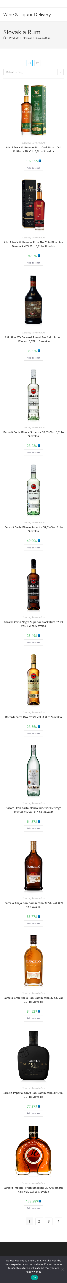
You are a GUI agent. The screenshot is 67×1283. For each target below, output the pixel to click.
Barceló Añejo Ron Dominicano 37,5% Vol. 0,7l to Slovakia (33, 905)
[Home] (4, 38)
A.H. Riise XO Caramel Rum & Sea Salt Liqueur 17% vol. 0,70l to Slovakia (33, 339)
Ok (34, 1277)
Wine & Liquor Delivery (27, 14)
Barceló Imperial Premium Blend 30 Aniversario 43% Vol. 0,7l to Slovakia (33, 1189)
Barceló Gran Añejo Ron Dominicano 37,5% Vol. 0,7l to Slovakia (33, 999)
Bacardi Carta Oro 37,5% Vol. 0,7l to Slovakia (33, 717)
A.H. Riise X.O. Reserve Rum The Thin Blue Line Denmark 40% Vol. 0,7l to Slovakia (33, 244)
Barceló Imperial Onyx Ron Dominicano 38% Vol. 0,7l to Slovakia (33, 1095)
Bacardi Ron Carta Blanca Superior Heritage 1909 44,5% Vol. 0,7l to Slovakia (33, 810)
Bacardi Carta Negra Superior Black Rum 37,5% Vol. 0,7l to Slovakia (33, 624)
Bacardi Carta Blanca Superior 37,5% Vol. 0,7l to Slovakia (33, 434)
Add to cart (33, 167)
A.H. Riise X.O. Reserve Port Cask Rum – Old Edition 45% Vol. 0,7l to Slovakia (33, 149)
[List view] (37, 63)
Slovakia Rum (43, 38)
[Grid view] (29, 63)
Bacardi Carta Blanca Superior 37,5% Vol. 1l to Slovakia (33, 529)
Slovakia (26, 142)
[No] (62, 1269)
